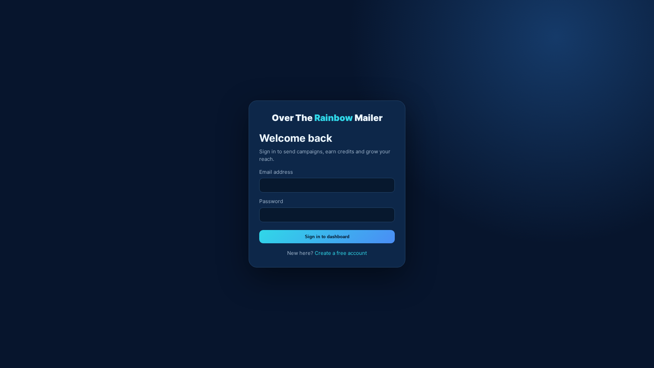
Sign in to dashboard (327, 236)
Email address (276, 172)
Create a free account (341, 253)
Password (271, 201)
